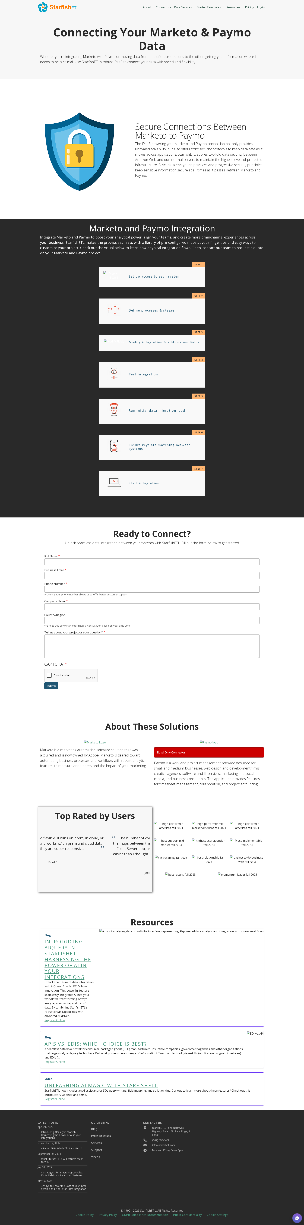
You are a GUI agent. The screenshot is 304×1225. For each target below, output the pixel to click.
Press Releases (101, 1136)
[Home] (58, 7)
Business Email (54, 570)
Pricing (249, 7)
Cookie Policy (85, 1215)
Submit (51, 686)
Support (96, 1150)
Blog (94, 1129)
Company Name (54, 601)
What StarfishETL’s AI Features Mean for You (62, 1160)
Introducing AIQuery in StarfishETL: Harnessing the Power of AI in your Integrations (61, 1134)
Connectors (163, 7)
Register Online (55, 1020)
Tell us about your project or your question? (73, 632)
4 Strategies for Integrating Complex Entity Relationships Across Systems (62, 1174)
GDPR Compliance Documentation (145, 1215)
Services (96, 1143)
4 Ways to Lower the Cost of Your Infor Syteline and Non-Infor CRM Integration (63, 1187)
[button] (297, 1218)
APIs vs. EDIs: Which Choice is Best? (61, 1148)
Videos (95, 1157)
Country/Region (54, 615)
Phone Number (54, 584)
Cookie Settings (217, 1215)
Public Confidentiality (187, 1215)
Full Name (51, 556)
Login (261, 7)
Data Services (183, 7)
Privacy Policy (108, 1215)
